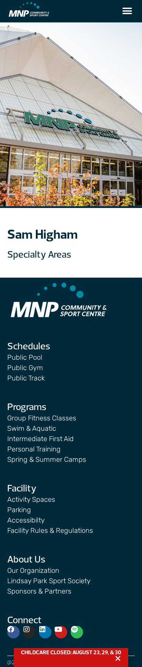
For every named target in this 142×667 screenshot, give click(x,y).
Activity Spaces (31, 499)
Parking (19, 510)
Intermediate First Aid (40, 439)
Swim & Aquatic (31, 428)
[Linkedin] (45, 632)
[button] (127, 11)
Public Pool (24, 357)
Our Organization (33, 570)
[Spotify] (77, 632)
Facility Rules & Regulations (50, 530)
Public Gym (25, 368)
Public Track (26, 378)
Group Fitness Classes (41, 418)
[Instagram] (29, 632)
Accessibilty (26, 520)
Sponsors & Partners (39, 591)
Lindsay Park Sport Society (49, 581)
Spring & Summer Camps (46, 459)
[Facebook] (13, 632)
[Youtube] (61, 632)
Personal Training (34, 449)
